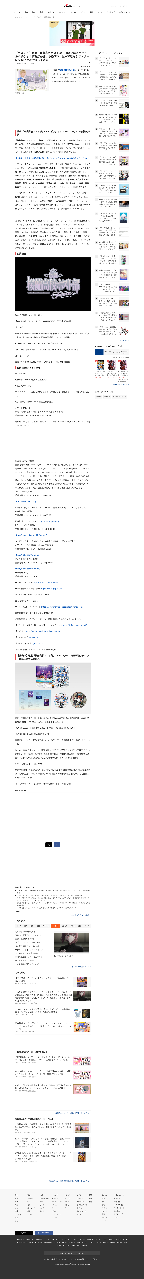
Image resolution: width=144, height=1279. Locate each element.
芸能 (41, 12)
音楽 (28, 1205)
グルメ (54, 1211)
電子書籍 (84, 1245)
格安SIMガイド (22, 1242)
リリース (117, 1199)
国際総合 (18, 1215)
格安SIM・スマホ (121, 1239)
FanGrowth (54, 1239)
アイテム (97, 1239)
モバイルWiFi (48, 1242)
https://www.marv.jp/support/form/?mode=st (61, 607)
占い (78, 1242)
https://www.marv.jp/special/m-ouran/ (43, 631)
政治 (16, 1205)
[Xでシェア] (49, 844)
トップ (19, 926)
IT (52, 1208)
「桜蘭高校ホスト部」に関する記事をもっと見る (71, 1113)
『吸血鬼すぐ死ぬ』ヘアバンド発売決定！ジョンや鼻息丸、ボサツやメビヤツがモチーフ (46, 908)
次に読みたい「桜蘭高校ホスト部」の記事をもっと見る (69, 1181)
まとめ (17, 1208)
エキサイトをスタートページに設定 (72, 1253)
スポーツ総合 (44, 1199)
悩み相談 (64, 1242)
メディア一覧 (118, 1205)
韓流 (28, 1211)
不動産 (112, 1242)
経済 (16, 1202)
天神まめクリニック (78, 1239)
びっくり (67, 1199)
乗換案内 (105, 1242)
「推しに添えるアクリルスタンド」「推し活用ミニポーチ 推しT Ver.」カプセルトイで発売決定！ (49, 895)
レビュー (55, 1199)
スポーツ (51, 12)
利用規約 (54, 1259)
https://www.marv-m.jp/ (26, 501)
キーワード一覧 (119, 1208)
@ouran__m (38, 643)
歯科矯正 (119, 1242)
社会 (16, 1199)
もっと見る (124, 341)
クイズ (100, 12)
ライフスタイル (82, 1205)
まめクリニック (65, 1239)
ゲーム (54, 1205)
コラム (82, 12)
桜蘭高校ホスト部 (67, 70)
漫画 (91, 12)
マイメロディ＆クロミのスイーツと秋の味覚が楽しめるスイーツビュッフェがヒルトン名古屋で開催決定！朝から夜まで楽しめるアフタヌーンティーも (53, 899)
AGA (69, 1245)
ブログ (104, 1239)
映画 (28, 1202)
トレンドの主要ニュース (80, 966)
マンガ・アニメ (57, 1202)
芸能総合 (30, 1199)
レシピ (91, 1242)
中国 (16, 1218)
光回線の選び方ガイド (42, 1239)
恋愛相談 (72, 1242)
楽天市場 (107, 397)
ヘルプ (116, 1217)
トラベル (80, 1208)
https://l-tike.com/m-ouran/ (27, 555)
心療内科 (90, 1239)
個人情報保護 (79, 1259)
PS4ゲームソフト (124, 352)
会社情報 (46, 1259)
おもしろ (73, 12)
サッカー (43, 1205)
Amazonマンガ (107, 352)
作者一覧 (117, 1202)
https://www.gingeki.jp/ (49, 521)
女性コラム (80, 1202)
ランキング (111, 12)
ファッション (56, 1214)
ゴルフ (42, 1208)
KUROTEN (29, 1239)
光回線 (31, 1242)
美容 (125, 1242)
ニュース (17, 12)
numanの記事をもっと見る (79, 915)
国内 (26, 12)
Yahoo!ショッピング (119, 397)
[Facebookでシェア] (57, 844)
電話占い (111, 1239)
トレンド (62, 12)
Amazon (99, 397)
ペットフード (61, 1245)
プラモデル (116, 352)
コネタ (67, 1202)
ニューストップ (116, 6)
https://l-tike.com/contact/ (75, 625)
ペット (67, 1208)
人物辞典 (117, 1211)
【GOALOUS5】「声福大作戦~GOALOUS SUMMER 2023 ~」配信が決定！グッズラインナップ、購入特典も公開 (54, 891)
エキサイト (126, 6)
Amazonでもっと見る (119, 385)
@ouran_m (34, 637)
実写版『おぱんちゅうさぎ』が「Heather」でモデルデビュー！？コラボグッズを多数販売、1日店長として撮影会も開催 (53, 904)
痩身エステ (76, 1245)
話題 (90, 1202)
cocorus (57, 1242)
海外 (33, 12)
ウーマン (84, 1242)
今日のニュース (124, 12)
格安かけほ (38, 1242)
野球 (41, 1202)
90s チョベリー (82, 1211)
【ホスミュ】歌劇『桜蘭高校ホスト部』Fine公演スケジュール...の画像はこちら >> (51, 158)
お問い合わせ (96, 1259)
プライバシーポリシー (66, 1259)
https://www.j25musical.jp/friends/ (31, 535)
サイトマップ (118, 1214)
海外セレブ (31, 1208)
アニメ (99, 352)
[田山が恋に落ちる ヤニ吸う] (71, 942)
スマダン (80, 1199)
